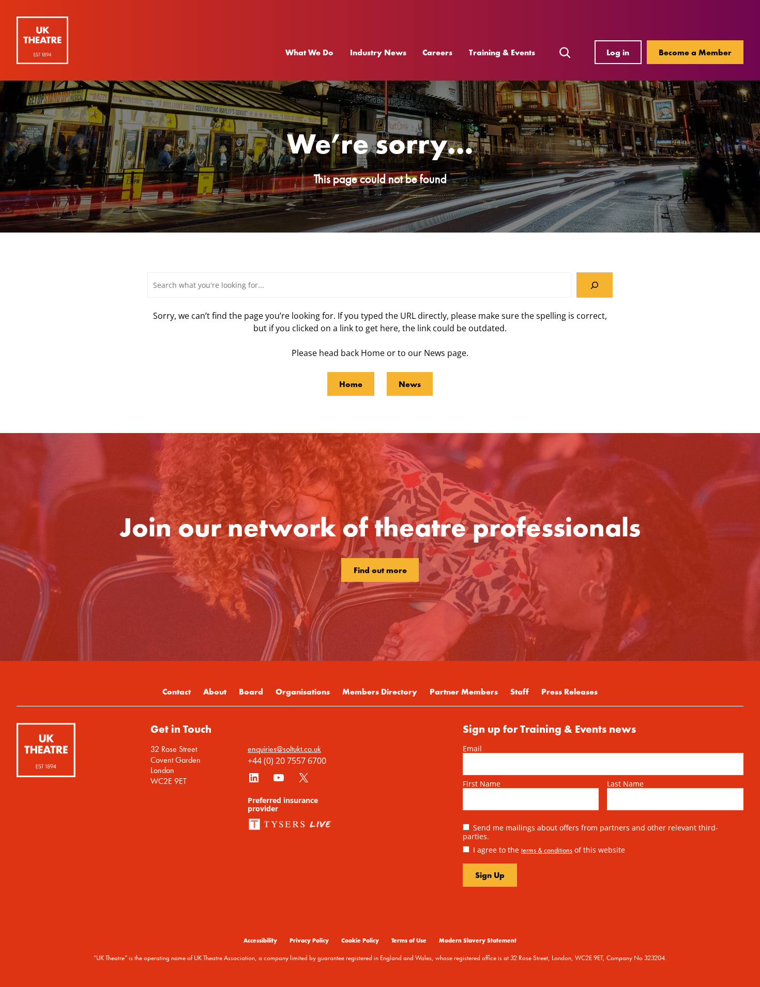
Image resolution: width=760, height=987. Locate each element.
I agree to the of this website (549, 850)
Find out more (380, 570)
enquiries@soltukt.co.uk (284, 749)
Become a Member (695, 52)
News (410, 384)
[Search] (594, 285)
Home (350, 384)
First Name (481, 783)
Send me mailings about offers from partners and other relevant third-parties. (590, 832)
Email (472, 748)
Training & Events (502, 52)
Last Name (625, 783)
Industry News (378, 52)
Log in (617, 52)
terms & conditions (546, 850)
